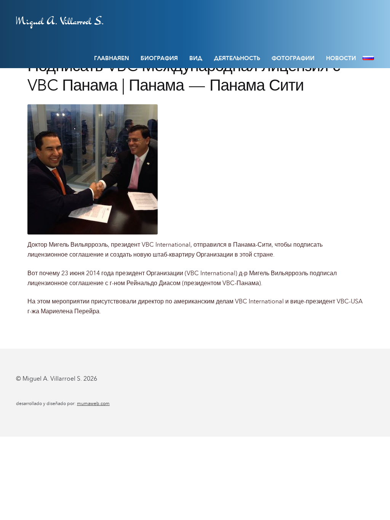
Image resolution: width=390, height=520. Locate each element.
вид (195, 58)
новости (341, 58)
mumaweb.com (93, 403)
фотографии (293, 58)
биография (159, 58)
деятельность (237, 58)
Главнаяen (111, 58)
